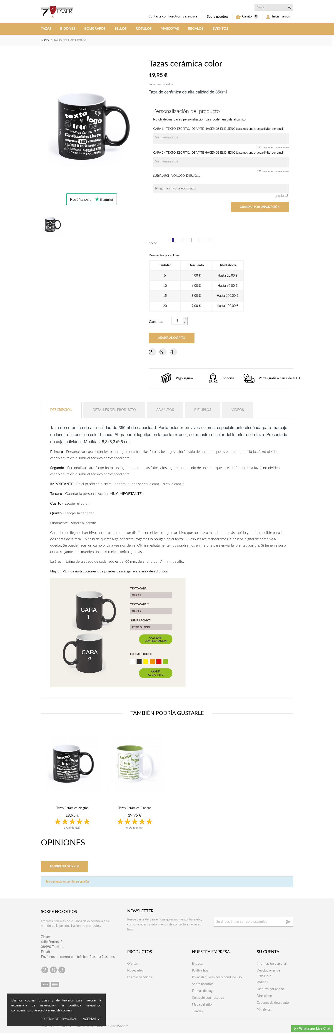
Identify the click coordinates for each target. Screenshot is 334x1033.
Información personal (272, 963)
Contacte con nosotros (208, 997)
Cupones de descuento (273, 1002)
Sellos (121, 28)
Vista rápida (72, 838)
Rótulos (144, 28)
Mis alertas (264, 1009)
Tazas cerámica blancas (134, 808)
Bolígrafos (94, 28)
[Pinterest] (173, 352)
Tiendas (197, 1011)
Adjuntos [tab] (165, 410)
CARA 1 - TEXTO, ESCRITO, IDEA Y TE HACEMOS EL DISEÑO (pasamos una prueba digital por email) (218, 128)
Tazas (46, 28)
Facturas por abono (270, 989)
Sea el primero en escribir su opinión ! (67, 881)
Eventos (220, 28)
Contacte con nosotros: (165, 16)
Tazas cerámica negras (72, 808)
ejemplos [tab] (202, 410)
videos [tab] (238, 410)
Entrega (197, 963)
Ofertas (132, 963)
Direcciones (265, 996)
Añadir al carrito (171, 337)
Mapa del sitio (202, 1004)
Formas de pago (203, 991)
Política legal (200, 970)
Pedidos (262, 982)
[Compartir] (152, 352)
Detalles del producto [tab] (114, 410)
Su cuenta (268, 952)
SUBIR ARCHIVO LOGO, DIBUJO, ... (176, 175)
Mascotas (170, 28)
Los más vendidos (139, 977)
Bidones (67, 28)
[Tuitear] (163, 352)
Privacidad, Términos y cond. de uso (217, 977)
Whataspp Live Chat (314, 1028)
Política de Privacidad (59, 1019)
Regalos (195, 28)
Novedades (135, 970)
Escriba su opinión (64, 866)
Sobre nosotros (217, 16)
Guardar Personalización (259, 207)
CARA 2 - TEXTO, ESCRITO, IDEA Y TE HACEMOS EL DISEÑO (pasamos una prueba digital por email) (218, 152)
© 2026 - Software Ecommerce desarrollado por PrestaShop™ (84, 1026)
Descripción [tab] (61, 410)
